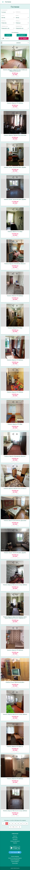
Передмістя (22, 35)
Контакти (15, 839)
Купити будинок (15, 861)
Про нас (15, 836)
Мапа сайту (15, 837)
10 (13, 827)
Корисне (15, 842)
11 (16, 827)
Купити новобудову (15, 859)
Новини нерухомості (15, 841)
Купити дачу (15, 863)
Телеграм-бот (14, 852)
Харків (8, 35)
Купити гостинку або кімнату (15, 858)
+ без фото (7, 38)
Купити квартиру (15, 856)
